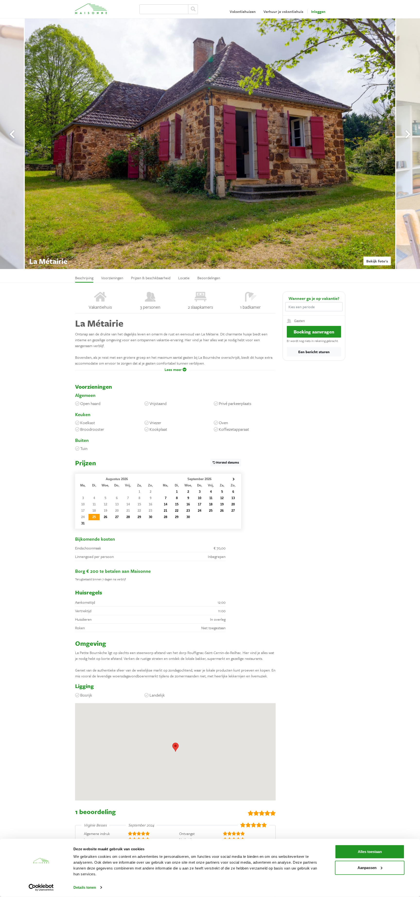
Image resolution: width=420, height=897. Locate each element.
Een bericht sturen (314, 351)
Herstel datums (227, 462)
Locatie (184, 277)
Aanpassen (367, 867)
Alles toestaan (370, 852)
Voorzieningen (112, 277)
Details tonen (84, 887)
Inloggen (318, 11)
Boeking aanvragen (314, 331)
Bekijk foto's (377, 261)
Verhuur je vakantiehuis (283, 11)
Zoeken (193, 9)
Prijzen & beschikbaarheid (150, 277)
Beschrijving (84, 277)
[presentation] (12, 134)
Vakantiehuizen (243, 11)
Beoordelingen (208, 277)
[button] (175, 373)
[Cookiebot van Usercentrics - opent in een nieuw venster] (41, 887)
